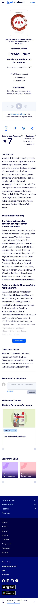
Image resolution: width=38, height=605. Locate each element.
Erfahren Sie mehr (13, 603)
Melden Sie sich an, (18, 114)
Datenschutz (6, 562)
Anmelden (10, 391)
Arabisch (5, 552)
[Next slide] (35, 449)
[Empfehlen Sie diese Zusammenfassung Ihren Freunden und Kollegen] (32, 128)
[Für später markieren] (15, 128)
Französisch (6, 548)
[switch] (19, 106)
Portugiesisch (6, 544)
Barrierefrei (5, 575)
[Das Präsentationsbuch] (19, 418)
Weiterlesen (19, 341)
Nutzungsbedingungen (9, 566)
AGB (3, 570)
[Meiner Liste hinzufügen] (23, 128)
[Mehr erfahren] (22, 135)
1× (7, 106)
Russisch (5, 535)
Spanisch (5, 531)
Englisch (4, 522)
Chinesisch (5, 539)
